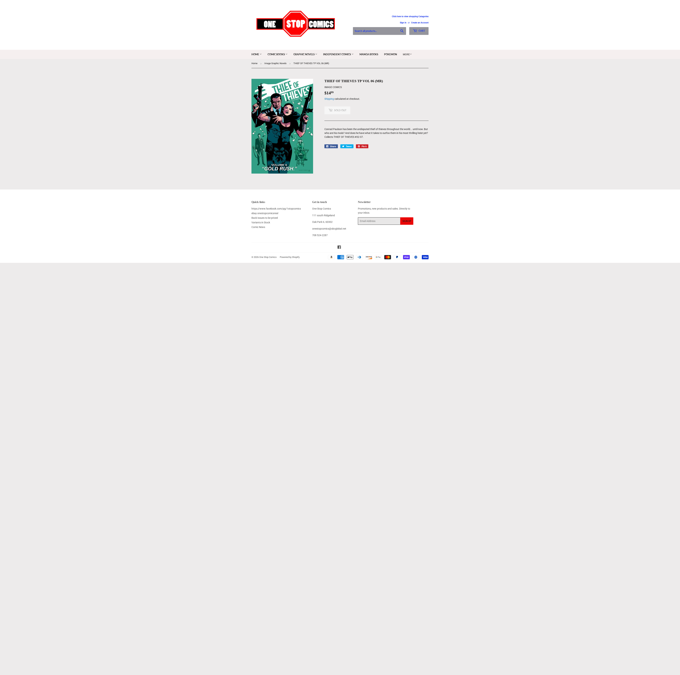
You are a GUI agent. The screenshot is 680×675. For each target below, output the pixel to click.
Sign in (403, 22)
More (406, 54)
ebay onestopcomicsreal (264, 213)
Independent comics (337, 54)
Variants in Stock (260, 222)
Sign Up (407, 221)
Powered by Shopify (290, 257)
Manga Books (368, 54)
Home (255, 54)
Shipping (329, 98)
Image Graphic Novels (275, 63)
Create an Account (420, 22)
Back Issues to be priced (264, 217)
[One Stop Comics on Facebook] (339, 247)
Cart (421, 30)
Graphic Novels (304, 54)
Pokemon (390, 54)
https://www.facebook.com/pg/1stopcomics (276, 208)
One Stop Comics (268, 257)
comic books (276, 54)
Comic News (258, 227)
